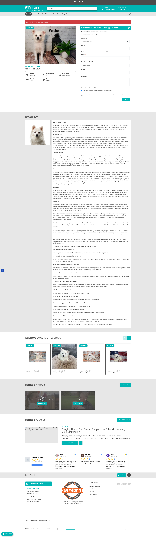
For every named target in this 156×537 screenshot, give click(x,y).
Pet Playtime (37, 14)
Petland (65, 426)
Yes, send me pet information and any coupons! (97, 90)
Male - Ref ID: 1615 (85, 371)
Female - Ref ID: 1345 (113, 371)
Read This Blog (68, 443)
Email (83, 55)
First (82, 51)
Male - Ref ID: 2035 (59, 371)
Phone (83, 69)
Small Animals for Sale (49, 14)
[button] (130, 462)
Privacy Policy (126, 529)
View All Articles (124, 420)
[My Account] (130, 14)
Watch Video (42, 403)
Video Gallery (61, 14)
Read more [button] (68, 468)
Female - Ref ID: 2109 (33, 371)
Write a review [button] (37, 465)
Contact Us (69, 14)
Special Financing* (95, 486)
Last (107, 51)
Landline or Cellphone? (89, 62)
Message (84, 76)
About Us (92, 489)
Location (84, 38)
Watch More (125, 385)
